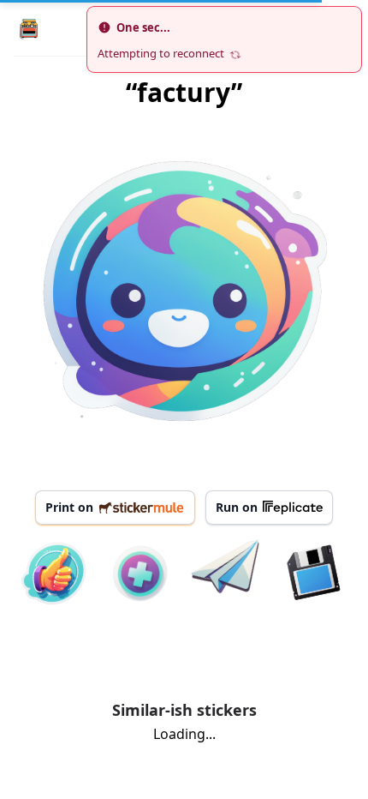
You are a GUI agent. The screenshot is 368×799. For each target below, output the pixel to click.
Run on (237, 507)
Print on (69, 507)
